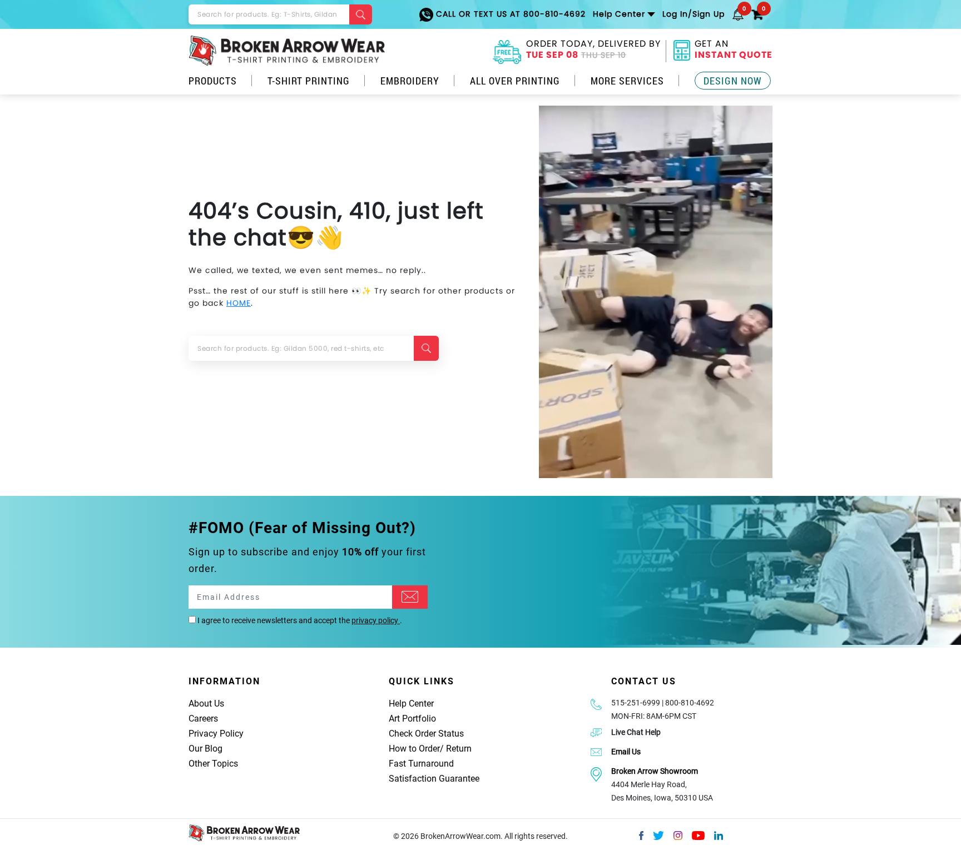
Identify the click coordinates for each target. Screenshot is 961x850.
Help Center (411, 703)
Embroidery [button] (409, 80)
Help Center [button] (619, 13)
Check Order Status (426, 733)
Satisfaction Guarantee (434, 778)
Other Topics (213, 763)
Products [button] (213, 80)
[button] (738, 14)
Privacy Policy (216, 733)
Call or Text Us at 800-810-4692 (509, 13)
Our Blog (205, 748)
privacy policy (375, 620)
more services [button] (627, 80)
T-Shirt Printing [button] (309, 80)
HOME (238, 303)
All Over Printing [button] (515, 80)
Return (459, 748)
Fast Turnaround (421, 763)
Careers (203, 718)
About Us (206, 703)
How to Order (414, 748)
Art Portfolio (412, 718)
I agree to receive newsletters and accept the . (299, 620)
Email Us (626, 751)
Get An (733, 50)
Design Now (733, 80)
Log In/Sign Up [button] (693, 13)
